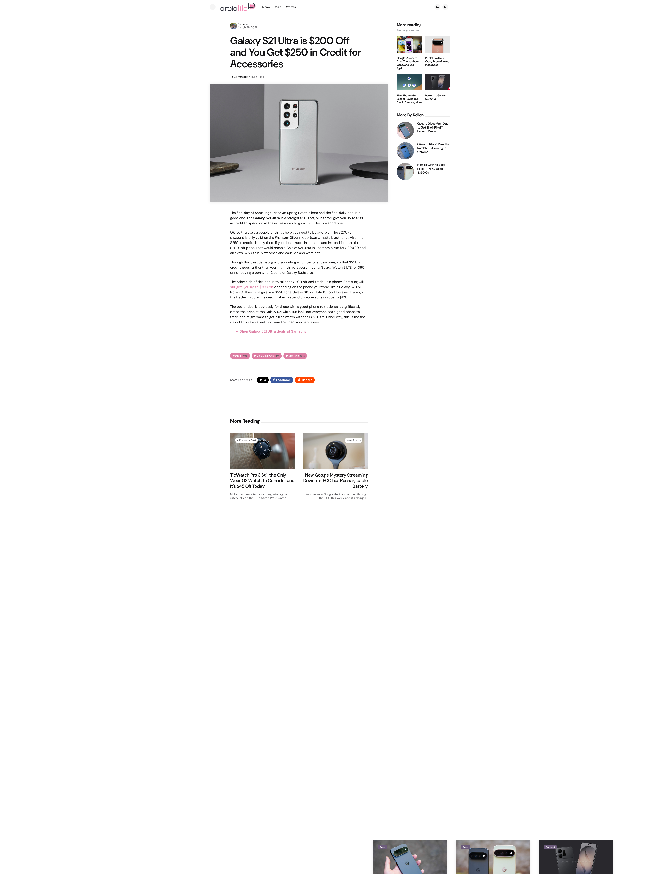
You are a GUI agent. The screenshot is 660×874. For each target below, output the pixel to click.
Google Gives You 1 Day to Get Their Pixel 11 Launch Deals (432, 127)
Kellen (245, 24)
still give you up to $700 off (251, 287)
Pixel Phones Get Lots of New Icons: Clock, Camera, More (409, 99)
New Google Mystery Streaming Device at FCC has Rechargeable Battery (335, 480)
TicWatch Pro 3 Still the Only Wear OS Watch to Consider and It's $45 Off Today (262, 480)
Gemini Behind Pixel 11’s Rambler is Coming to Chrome (433, 148)
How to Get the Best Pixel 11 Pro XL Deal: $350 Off (431, 169)
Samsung (296, 355)
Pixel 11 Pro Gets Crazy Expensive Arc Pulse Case (437, 61)
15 (239, 77)
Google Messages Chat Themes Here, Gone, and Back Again (408, 63)
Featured (550, 847)
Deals (241, 355)
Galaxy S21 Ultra (268, 355)
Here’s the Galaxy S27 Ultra (435, 97)
